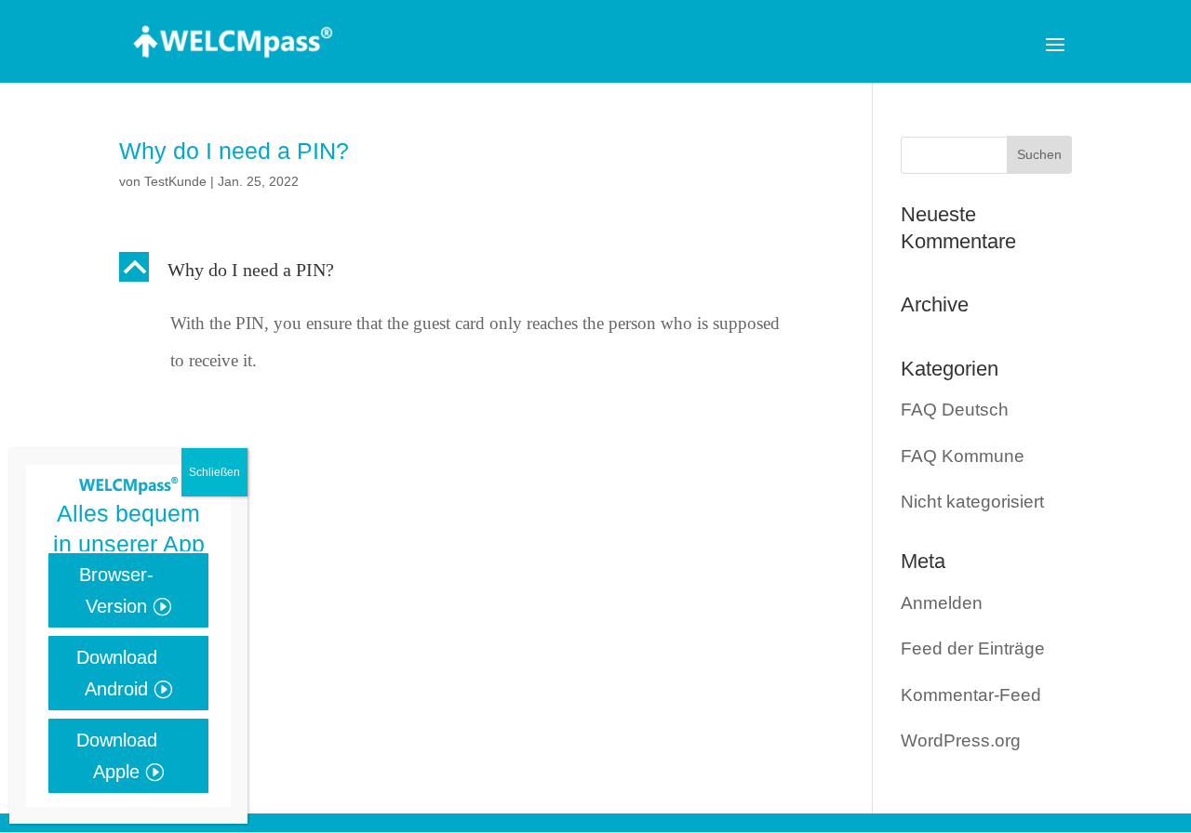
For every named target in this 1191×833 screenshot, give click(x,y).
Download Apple (116, 756)
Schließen (214, 472)
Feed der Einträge (973, 648)
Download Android (116, 673)
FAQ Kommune (962, 456)
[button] (470, 274)
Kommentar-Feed (971, 695)
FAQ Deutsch (955, 409)
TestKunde (175, 181)
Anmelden (942, 603)
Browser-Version (116, 590)
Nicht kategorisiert (972, 501)
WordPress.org (961, 740)
